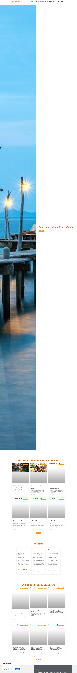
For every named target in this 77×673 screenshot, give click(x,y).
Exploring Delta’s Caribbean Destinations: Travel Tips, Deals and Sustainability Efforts (20, 522)
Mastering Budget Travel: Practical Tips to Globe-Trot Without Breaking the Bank (19, 648)
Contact (62, 1)
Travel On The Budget (39, 1)
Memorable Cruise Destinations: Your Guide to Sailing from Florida (56, 487)
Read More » (15, 493)
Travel (46, 1)
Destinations (52, 1)
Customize (5, 669)
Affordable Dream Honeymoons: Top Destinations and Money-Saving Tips (38, 522)
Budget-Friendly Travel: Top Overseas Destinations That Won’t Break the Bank (56, 648)
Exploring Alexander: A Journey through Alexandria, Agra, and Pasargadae (56, 522)
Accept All (17, 669)
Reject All (11, 669)
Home (32, 1)
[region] (11, 666)
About (57, 1)
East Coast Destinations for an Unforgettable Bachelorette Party (38, 487)
